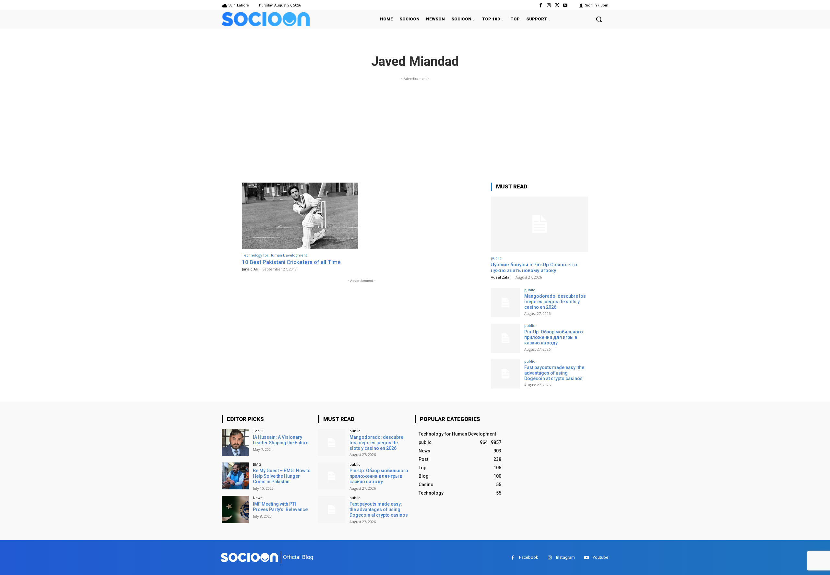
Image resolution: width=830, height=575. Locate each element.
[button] (598, 19)
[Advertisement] (415, 127)
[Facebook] (541, 5)
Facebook (528, 557)
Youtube (600, 557)
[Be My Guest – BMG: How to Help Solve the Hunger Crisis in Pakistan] (235, 475)
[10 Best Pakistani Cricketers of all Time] (300, 216)
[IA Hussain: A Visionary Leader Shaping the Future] (235, 442)
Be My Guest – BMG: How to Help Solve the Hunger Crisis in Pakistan (282, 476)
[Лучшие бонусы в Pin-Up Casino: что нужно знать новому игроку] (539, 224)
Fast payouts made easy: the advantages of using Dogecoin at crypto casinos (554, 373)
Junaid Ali (250, 269)
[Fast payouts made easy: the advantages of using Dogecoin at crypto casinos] (505, 374)
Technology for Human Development (274, 255)
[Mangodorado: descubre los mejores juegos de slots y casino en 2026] (505, 302)
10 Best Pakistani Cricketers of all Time (291, 262)
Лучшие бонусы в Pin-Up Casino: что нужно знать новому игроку (534, 267)
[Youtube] (565, 5)
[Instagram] (549, 5)
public (496, 258)
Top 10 (259, 431)
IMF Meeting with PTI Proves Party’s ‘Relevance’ (280, 506)
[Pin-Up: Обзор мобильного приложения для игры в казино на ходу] (505, 338)
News (257, 497)
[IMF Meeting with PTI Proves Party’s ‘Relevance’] (235, 509)
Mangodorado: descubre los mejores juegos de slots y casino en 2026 (555, 301)
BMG (257, 464)
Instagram (565, 557)
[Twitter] (557, 5)
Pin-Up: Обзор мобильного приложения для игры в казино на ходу (553, 337)
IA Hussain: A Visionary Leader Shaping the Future (280, 440)
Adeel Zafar (501, 277)
